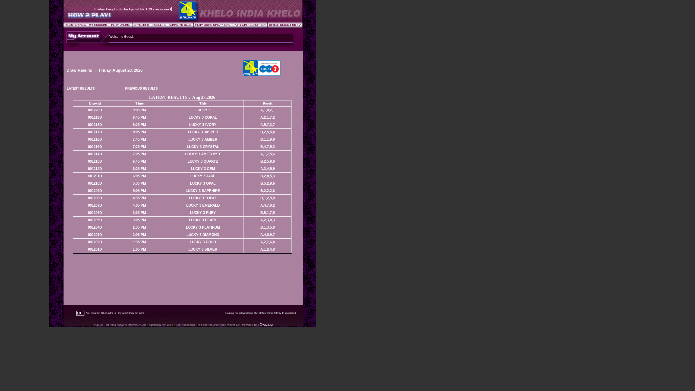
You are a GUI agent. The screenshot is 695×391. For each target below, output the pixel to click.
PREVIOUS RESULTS (141, 88)
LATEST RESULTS (81, 88)
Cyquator (266, 324)
